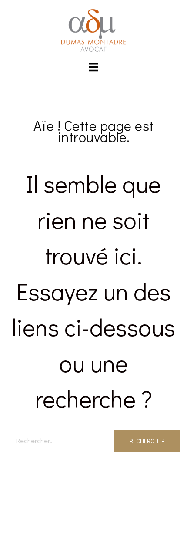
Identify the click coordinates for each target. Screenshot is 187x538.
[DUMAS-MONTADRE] (93, 29)
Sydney (93, 523)
